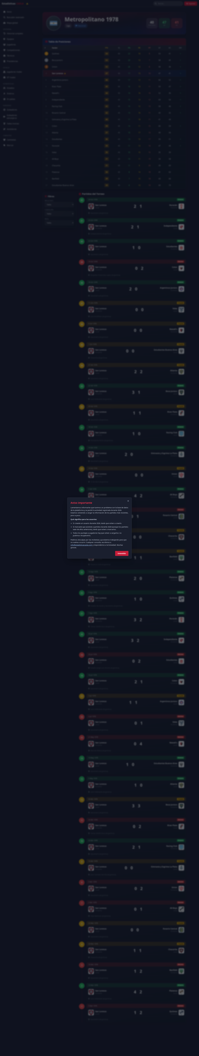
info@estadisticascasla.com (81, 545)
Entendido (122, 553)
